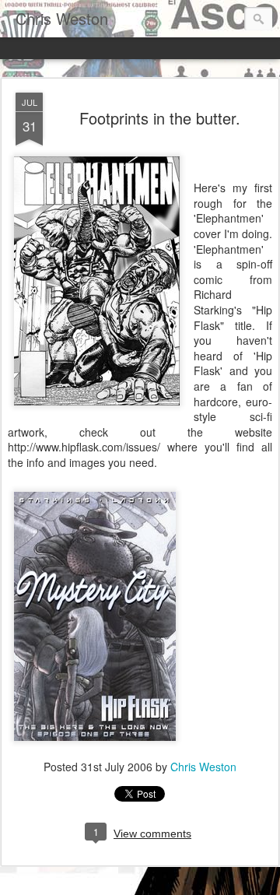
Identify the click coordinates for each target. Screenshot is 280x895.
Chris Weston (203, 766)
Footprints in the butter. (159, 118)
